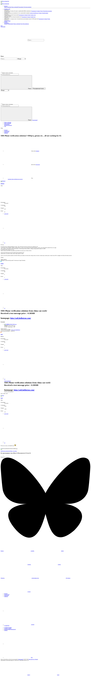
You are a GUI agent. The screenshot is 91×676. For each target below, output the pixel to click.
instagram (10, 179)
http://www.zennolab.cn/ (15, 329)
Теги (5, 126)
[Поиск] (57, 40)
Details (36, 659)
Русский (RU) (6, 625)
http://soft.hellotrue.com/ (20, 318)
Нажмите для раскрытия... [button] (9, 391)
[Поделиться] (17, 228)
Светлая (32, 624)
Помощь (5, 630)
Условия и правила (7, 628)
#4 (4, 442)
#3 (4, 379)
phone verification (15, 179)
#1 (4, 242)
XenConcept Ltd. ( (32, 659)
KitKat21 (2, 183)
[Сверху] (17, 643)
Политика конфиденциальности (10, 629)
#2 (4, 308)
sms (19, 179)
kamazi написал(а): (7, 381)
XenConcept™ (20, 659)
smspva (21, 179)
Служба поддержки (8, 627)
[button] (6, 10)
